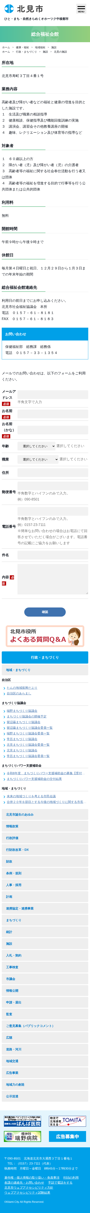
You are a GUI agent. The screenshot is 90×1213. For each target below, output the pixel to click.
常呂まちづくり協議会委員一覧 (28, 756)
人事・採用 (13, 885)
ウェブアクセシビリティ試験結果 (27, 1192)
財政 (9, 861)
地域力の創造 (15, 1084)
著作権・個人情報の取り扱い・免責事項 (31, 1177)
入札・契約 (13, 955)
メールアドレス (9, 397)
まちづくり (13, 920)
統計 (9, 932)
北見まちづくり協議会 (22, 750)
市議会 (10, 979)
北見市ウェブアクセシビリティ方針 (28, 1187)
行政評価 (12, 838)
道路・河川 (13, 1049)
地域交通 (12, 1061)
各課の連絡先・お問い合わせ (24, 1182)
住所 (5, 472)
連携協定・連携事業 (20, 908)
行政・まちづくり (26, 51)
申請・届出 (13, 1002)
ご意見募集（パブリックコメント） (30, 1026)
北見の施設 (60, 51)
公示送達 (12, 1096)
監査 (9, 1014)
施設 (54, 47)
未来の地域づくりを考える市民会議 (31, 796)
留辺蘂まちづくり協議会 (23, 722)
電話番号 (9, 526)
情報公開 (12, 990)
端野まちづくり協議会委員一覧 (28, 733)
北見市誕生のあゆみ (20, 814)
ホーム (6, 47)
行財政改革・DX (17, 849)
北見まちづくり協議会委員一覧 (28, 744)
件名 (5, 555)
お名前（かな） (9, 430)
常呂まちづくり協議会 (22, 739)
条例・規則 (13, 873)
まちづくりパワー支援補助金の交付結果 (34, 779)
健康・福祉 (22, 47)
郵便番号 (9, 492)
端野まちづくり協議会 (22, 710)
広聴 (9, 1037)
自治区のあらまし (19, 693)
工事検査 (12, 967)
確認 (45, 612)
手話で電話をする (60, 1182)
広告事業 (12, 1073)
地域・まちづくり (18, 670)
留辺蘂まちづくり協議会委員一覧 (30, 727)
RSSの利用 (71, 1177)
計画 (9, 896)
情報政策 (12, 826)
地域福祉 (40, 47)
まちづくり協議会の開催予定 (27, 716)
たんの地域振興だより (22, 687)
